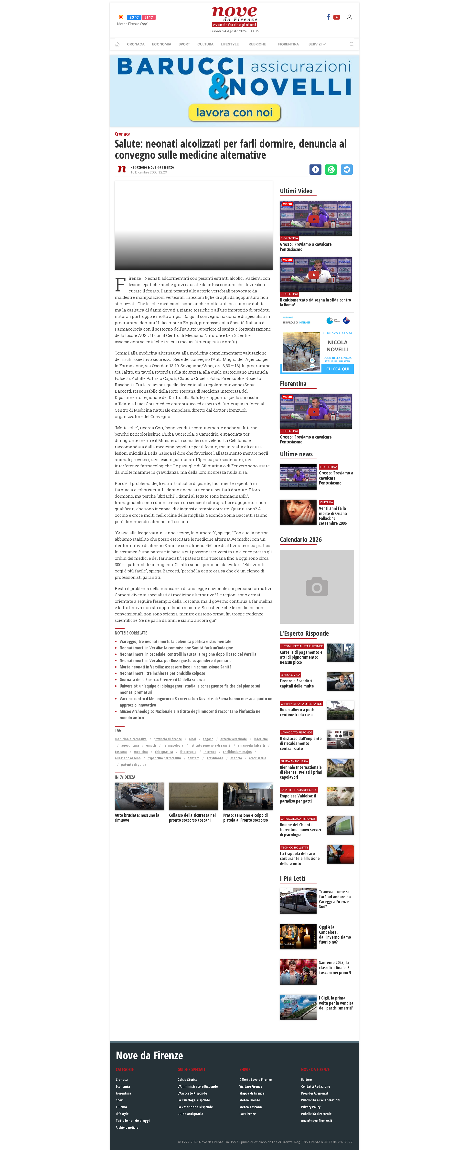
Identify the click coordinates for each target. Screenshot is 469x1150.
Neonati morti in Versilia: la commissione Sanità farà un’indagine (176, 648)
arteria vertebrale (233, 739)
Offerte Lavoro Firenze (255, 1079)
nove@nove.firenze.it (316, 1120)
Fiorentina (288, 44)
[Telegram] (347, 169)
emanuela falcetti (251, 745)
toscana (121, 751)
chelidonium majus (237, 751)
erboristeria (257, 758)
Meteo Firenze (249, 1100)
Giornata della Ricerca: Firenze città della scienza (162, 679)
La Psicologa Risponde (194, 1100)
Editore (306, 1079)
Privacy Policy (310, 1107)
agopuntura (130, 745)
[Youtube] (336, 17)
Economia (161, 44)
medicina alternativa (131, 739)
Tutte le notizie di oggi (133, 1120)
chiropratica (164, 751)
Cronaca (136, 44)
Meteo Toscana (250, 1107)
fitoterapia (188, 751)
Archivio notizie (127, 1127)
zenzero (193, 758)
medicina (141, 751)
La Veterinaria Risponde (195, 1107)
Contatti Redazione (315, 1086)
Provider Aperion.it (314, 1093)
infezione (261, 739)
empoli (151, 745)
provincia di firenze (168, 739)
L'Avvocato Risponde (192, 1093)
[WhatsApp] (331, 169)
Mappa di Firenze (251, 1093)
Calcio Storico (187, 1079)
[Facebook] (328, 17)
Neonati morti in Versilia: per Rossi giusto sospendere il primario (176, 660)
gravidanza (214, 758)
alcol (192, 739)
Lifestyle (230, 44)
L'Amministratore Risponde (198, 1086)
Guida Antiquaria (190, 1113)
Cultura (205, 44)
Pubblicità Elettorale (316, 1113)
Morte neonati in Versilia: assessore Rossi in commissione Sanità (176, 667)
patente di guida (133, 764)
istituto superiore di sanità (211, 745)
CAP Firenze (247, 1113)
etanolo (236, 758)
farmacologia (173, 745)
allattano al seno (127, 758)
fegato (208, 739)
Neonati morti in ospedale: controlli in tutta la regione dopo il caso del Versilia (188, 654)
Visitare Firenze (250, 1086)
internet (209, 751)
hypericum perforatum (164, 758)
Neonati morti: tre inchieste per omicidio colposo (162, 673)
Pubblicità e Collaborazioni (320, 1100)
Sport (184, 44)
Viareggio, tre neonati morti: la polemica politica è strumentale (175, 641)
